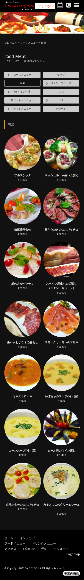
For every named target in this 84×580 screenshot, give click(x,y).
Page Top (73, 554)
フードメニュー (29, 42)
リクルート (61, 549)
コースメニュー (22, 74)
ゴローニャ (10, 42)
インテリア (27, 538)
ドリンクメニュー (44, 543)
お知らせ (29, 549)
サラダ (61, 74)
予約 (44, 549)
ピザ (61, 100)
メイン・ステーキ (61, 83)
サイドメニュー (22, 108)
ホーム (8, 538)
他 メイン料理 (22, 91)
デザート (61, 108)
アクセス (10, 549)
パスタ (61, 91)
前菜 (43, 42)
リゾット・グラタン (22, 100)
